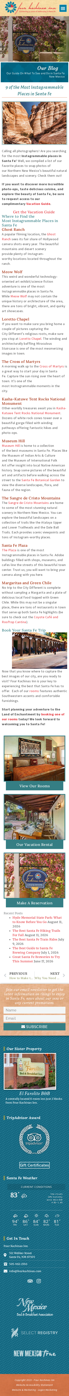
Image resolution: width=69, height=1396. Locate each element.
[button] (63, 8)
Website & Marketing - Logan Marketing (34, 1389)
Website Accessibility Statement (34, 1385)
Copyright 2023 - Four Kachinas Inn (34, 1380)
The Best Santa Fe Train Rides (35, 939)
